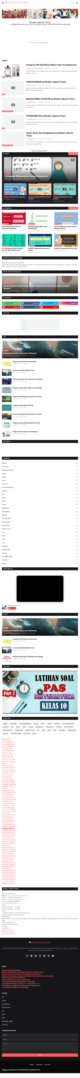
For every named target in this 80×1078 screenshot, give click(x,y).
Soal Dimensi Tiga (7, 794)
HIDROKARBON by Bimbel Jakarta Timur (46, 82)
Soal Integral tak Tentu (9, 767)
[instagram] (40, 956)
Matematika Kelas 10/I (9, 872)
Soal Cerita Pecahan (8, 859)
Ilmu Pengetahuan (40, 487)
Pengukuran (40, 525)
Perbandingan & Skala (9, 792)
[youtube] (53, 956)
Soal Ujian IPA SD (7, 822)
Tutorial (40, 553)
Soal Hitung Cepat (8, 765)
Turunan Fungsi (7, 775)
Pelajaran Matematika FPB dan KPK (65, 248)
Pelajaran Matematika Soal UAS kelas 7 (25, 431)
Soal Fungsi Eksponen (9, 780)
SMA (40, 536)
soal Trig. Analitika (7, 746)
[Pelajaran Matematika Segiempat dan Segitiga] (7, 659)
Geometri (40, 484)
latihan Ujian (6, 813)
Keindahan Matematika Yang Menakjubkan (37, 227)
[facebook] (31, 956)
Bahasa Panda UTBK (8, 815)
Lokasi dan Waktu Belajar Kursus (24, 370)
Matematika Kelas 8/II (9, 840)
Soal (40, 543)
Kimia (40, 501)
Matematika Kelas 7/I (8, 883)
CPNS (40, 477)
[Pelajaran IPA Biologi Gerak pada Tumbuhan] (7, 399)
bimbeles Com (14, 1070)
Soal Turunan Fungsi (8, 782)
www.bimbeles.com (10, 903)
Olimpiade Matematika (9, 826)
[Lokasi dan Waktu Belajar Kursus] (7, 372)
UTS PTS (40, 560)
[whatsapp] (27, 956)
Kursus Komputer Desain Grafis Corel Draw (27, 414)
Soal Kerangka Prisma (9, 811)
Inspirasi (40, 491)
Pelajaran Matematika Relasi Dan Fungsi (39, 249)
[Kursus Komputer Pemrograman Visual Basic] (7, 381)
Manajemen (40, 508)
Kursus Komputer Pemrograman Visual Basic (28, 379)
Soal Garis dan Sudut (8, 759)
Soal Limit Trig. (6, 752)
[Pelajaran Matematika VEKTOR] (7, 408)
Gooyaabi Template (52, 1068)
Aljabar (40, 463)
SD (40, 532)
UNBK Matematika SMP (9, 830)
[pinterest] (44, 956)
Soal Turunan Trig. (7, 758)
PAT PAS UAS (40, 518)
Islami (40, 497)
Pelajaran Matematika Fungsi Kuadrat (63, 197)
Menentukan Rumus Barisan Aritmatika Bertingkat (11, 227)
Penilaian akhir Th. (8, 861)
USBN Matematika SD (9, 832)
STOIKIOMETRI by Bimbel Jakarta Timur (46, 116)
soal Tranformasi (7, 796)
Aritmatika (40, 466)
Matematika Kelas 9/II (9, 876)
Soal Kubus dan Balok (9, 798)
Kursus (40, 504)
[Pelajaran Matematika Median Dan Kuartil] (7, 425)
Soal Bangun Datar (8, 790)
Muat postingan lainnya (39, 151)
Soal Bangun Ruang (8, 805)
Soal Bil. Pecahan (7, 853)
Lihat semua (73, 153)
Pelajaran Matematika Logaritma (14, 197)
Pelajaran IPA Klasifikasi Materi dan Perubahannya (51, 65)
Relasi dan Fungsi (7, 786)
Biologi (40, 473)
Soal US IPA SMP (7, 819)
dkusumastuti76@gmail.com (15, 899)
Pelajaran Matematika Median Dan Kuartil (26, 423)
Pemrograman (40, 522)
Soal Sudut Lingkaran (9, 809)
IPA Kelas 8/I (6, 845)
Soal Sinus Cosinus (8, 754)
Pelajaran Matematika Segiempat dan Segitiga (28, 656)
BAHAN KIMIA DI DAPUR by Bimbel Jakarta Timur (50, 99)
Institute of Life (35, 1070)
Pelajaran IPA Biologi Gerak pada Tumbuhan (27, 396)
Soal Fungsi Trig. (7, 748)
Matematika (40, 511)
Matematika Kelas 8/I (8, 847)
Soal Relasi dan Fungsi (9, 784)
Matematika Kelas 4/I (8, 841)
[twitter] (35, 956)
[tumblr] (48, 956)
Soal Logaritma (7, 777)
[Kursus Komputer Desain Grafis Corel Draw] (7, 416)
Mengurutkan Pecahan (9, 857)
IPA (40, 494)
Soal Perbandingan (8, 750)
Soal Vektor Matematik (9, 800)
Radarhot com (40, 529)
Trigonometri (40, 549)
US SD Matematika (8, 817)
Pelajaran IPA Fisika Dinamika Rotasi (25, 361)
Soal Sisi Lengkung (8, 807)
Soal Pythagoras (7, 740)
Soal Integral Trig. (7, 756)
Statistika (40, 546)
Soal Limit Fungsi (7, 779)
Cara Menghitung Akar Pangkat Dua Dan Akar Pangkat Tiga (12, 249)
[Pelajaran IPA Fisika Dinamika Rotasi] (7, 364)
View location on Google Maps (39, 42)
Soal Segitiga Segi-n (8, 744)
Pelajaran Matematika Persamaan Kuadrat (40, 197)
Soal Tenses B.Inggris (9, 824)
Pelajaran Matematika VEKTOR (23, 405)
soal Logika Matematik (9, 771)
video (40, 563)
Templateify (32, 1068)
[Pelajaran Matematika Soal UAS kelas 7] (7, 434)
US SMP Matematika (8, 820)
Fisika (40, 480)
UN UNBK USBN (40, 556)
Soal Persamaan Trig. (8, 742)
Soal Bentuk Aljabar (8, 773)
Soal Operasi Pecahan (9, 851)
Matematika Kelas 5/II (9, 878)
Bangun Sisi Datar (7, 801)
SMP (40, 539)
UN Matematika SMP (8, 834)
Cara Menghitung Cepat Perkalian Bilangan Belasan (65, 227)
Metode (40, 515)
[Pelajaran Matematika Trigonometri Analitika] (7, 390)
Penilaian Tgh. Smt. (8, 838)
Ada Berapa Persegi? (8, 803)
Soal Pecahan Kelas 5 (9, 855)
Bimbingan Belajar (40, 470)
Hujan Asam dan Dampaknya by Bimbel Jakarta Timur (49, 134)
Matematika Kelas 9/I (8, 843)
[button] (2, 3)
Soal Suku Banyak (7, 769)
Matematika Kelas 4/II (9, 880)
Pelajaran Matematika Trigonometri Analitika (27, 388)
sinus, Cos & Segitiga (8, 761)
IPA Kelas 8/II (6, 868)
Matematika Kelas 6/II (9, 862)
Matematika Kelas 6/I (8, 849)
